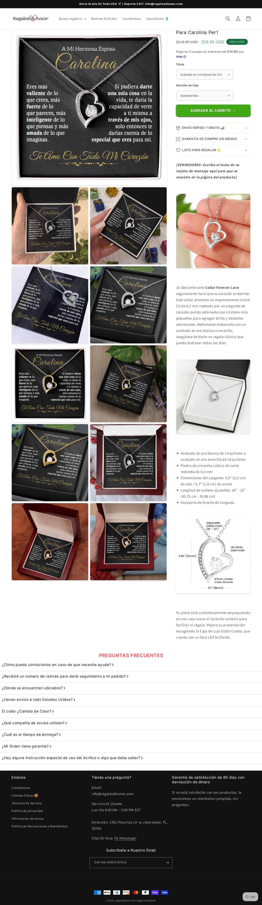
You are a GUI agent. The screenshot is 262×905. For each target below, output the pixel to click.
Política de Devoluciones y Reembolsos (40, 826)
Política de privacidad (27, 811)
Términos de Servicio (27, 803)
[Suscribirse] (167, 862)
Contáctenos (21, 788)
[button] (72, 18)
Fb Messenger (125, 838)
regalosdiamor (123, 900)
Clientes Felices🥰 (25, 795)
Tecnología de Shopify (144, 900)
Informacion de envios (28, 818)
